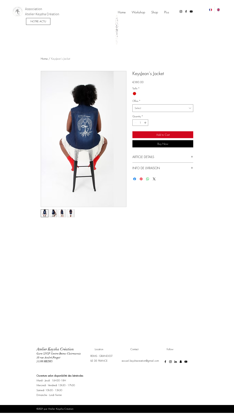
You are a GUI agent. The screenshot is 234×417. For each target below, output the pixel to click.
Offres (136, 100)
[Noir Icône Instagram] (181, 11)
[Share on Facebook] (135, 179)
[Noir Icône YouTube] (191, 11)
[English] (218, 9)
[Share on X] (154, 179)
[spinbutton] (140, 123)
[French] (210, 9)
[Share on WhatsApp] (148, 179)
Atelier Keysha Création (42, 14)
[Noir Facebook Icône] (186, 11)
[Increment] (145, 123)
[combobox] (162, 108)
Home (44, 59)
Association (33, 9)
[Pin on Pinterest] (141, 179)
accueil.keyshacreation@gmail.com (140, 360)
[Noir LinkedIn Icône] (175, 361)
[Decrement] (135, 123)
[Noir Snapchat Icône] (180, 361)
